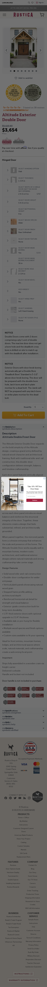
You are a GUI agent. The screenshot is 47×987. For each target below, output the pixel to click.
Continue (34, 500)
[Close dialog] (44, 478)
